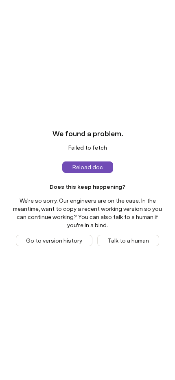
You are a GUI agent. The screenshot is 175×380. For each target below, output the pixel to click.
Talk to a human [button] (128, 240)
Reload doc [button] (87, 167)
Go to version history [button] (54, 240)
